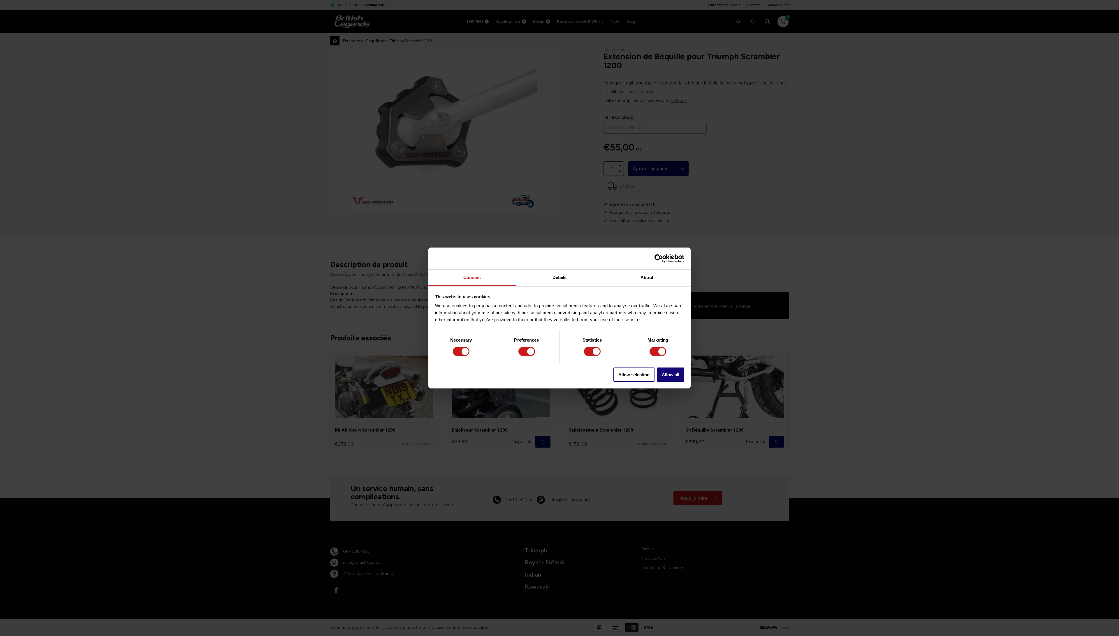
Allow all (670, 374)
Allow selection (634, 374)
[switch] (526, 351)
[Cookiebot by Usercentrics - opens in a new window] (658, 258)
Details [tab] (560, 277)
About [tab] (647, 277)
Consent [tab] (472, 277)
